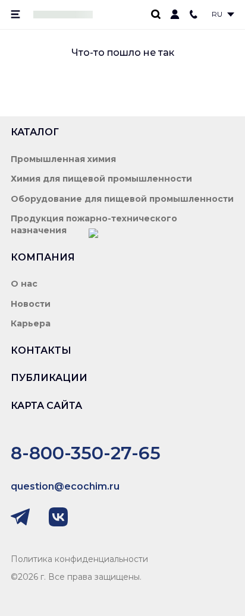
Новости (31, 304)
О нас (24, 283)
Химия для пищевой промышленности (101, 178)
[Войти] (175, 14)
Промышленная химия (63, 159)
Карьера (31, 323)
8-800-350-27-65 (86, 453)
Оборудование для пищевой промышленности (122, 198)
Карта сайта (46, 405)
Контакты (41, 350)
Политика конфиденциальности (79, 559)
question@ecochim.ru (65, 486)
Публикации (49, 377)
